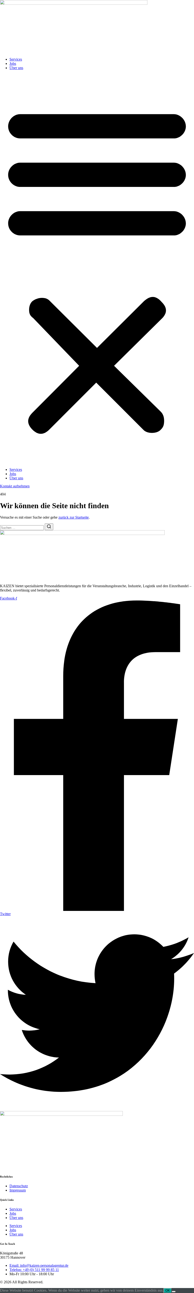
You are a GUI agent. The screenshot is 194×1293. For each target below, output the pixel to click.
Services (15, 59)
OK (167, 1290)
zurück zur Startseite (73, 517)
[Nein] (174, 1291)
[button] (97, 269)
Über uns (16, 68)
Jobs (12, 64)
